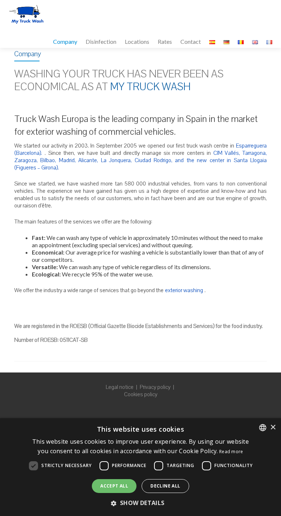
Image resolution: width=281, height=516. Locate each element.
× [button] (273, 427)
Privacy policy (155, 387)
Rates (165, 41)
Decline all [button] (165, 486)
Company (65, 41)
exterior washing (184, 290)
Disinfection (101, 41)
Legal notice (120, 387)
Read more (231, 451)
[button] (140, 502)
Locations (137, 41)
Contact (190, 41)
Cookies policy (140, 394)
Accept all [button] (114, 486)
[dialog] (140, 467)
